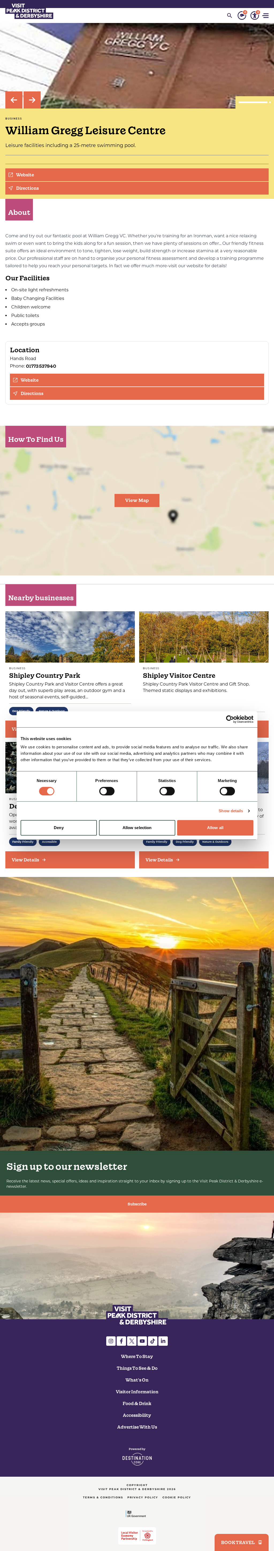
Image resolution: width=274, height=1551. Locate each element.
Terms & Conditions (103, 1497)
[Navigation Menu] (266, 15)
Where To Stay (137, 1356)
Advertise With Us (137, 1427)
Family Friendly (22, 842)
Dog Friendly (185, 842)
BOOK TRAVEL (238, 1542)
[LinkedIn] (163, 1341)
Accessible (49, 842)
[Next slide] (32, 100)
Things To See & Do (137, 1368)
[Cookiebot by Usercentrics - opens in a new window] (230, 719)
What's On (137, 1380)
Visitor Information (137, 1392)
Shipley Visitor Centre (179, 675)
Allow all (215, 827)
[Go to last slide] (13, 100)
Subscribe (137, 1204)
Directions (27, 188)
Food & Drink (137, 1403)
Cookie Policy (176, 1497)
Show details (231, 811)
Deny (58, 827)
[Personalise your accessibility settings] (254, 15)
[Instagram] (111, 1341)
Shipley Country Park (44, 675)
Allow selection (137, 827)
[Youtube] (142, 1341)
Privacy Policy (142, 1497)
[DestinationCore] (137, 1456)
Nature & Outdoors (215, 842)
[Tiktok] (152, 1341)
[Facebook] (121, 1341)
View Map (137, 500)
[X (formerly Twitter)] (131, 1341)
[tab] (254, 102)
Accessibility (137, 1415)
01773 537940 (41, 366)
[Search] (229, 15)
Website (25, 175)
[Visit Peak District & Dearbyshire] (29, 10)
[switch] (107, 791)
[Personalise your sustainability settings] (242, 15)
